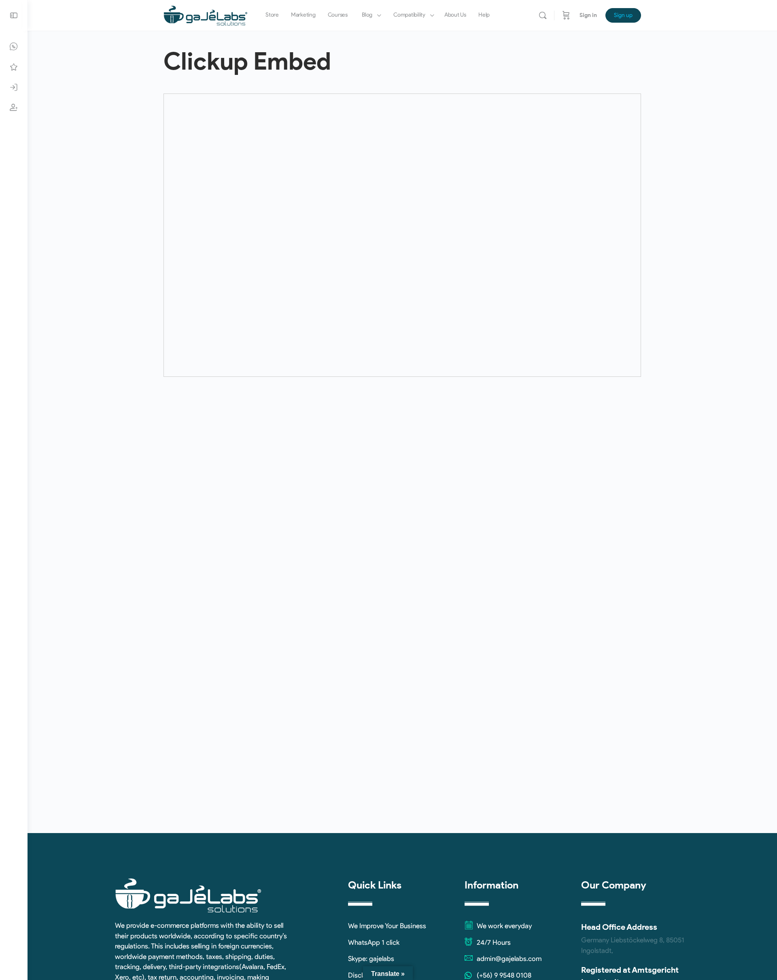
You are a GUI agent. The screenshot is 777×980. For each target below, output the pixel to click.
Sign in (588, 15)
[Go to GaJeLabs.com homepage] (205, 14)
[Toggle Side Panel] (13, 15)
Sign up (623, 15)
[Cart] (566, 15)
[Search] (543, 15)
